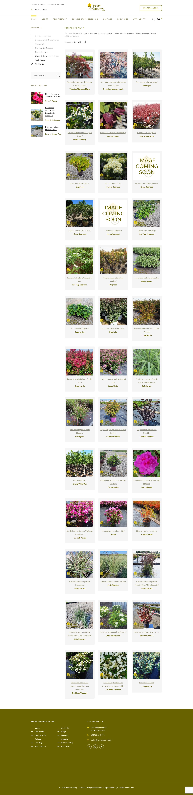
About (45, 19)
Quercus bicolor (79, 481)
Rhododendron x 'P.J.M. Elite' (113, 531)
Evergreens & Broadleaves (47, 40)
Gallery (38, 739)
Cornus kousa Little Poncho (79, 231)
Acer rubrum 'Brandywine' (146, 82)
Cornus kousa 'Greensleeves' (146, 184)
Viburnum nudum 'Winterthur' (146, 632)
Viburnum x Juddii (146, 683)
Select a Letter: (71, 42)
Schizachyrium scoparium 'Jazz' (113, 582)
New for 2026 (40, 735)
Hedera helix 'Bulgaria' (80, 329)
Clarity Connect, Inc (125, 787)
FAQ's (63, 732)
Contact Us (65, 746)
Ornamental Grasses (44, 48)
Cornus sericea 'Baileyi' (147, 231)
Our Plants (39, 732)
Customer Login (150, 8)
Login (37, 728)
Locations (122, 19)
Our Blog (38, 743)
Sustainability (40, 746)
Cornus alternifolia (113, 184)
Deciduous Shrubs (43, 36)
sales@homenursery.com (101, 740)
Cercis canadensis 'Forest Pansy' (113, 133)
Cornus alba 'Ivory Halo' (146, 133)
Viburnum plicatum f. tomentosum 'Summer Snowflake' (79, 686)
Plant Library (60, 19)
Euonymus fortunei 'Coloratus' (146, 278)
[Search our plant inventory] (153, 19)
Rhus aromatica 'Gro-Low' (146, 531)
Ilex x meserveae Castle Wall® (113, 329)
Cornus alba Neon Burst (79, 184)
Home (34, 19)
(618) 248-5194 (41, 9)
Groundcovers (41, 52)
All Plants (39, 64)
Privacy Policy (67, 743)
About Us (65, 728)
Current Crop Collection (85, 19)
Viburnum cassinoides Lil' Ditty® (113, 632)
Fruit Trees (40, 60)
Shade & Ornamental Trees (47, 56)
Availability (139, 19)
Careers (64, 739)
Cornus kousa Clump (113, 231)
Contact (107, 19)
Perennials (40, 44)
